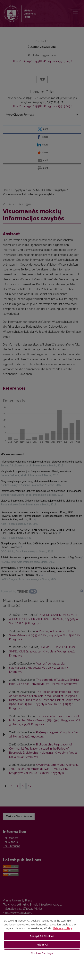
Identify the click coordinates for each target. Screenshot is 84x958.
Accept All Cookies (42, 936)
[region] (42, 936)
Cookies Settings (42, 953)
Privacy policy (62, 928)
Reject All (42, 944)
